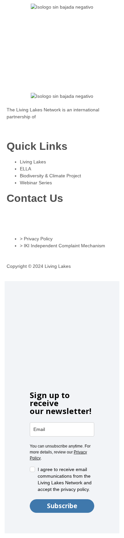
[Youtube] (86, 218)
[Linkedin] (32, 218)
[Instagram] (15, 218)
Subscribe (62, 506)
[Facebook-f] (50, 218)
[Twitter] (68, 218)
